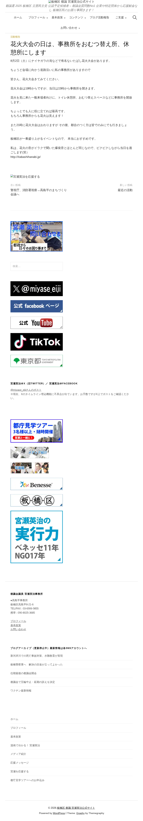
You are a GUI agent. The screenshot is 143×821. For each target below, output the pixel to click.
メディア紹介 (18, 754)
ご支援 (119, 17)
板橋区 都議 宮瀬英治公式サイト (76, 807)
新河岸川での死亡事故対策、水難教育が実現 (36, 655)
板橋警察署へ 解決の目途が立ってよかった (36, 664)
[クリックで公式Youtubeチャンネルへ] (36, 322)
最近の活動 (125, 190)
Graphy (80, 813)
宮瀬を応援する (19, 771)
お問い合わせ (69, 27)
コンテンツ (76, 17)
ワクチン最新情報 (20, 690)
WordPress (59, 813)
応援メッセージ (19, 762)
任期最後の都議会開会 (23, 673)
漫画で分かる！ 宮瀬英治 (25, 745)
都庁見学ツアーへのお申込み (27, 780)
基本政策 (57, 17)
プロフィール (36, 17)
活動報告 (15, 36)
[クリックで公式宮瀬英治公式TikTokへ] (36, 341)
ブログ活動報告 (99, 17)
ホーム (18, 17)
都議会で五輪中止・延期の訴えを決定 (32, 682)
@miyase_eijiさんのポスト (26, 390)
